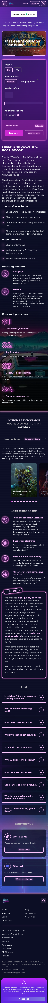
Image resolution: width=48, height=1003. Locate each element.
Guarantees (7, 920)
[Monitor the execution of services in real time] (18, 115)
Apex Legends (8, 945)
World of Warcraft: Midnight (14, 930)
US (17, 70)
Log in (25, 3)
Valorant (5, 941)
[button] (24, 698)
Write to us (24, 850)
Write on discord (24, 879)
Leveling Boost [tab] (12, 439)
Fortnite (5, 956)
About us (6, 913)
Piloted (11, 81)
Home (5, 23)
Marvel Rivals (7, 938)
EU (8, 70)
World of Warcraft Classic (22, 23)
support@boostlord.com (16, 969)
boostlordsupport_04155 (16, 973)
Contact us (30, 917)
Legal (4, 917)
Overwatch (6, 949)
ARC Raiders (7, 952)
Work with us (30, 913)
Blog (27, 910)
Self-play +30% (28, 81)
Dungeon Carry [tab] (32, 439)
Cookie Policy (29, 991)
